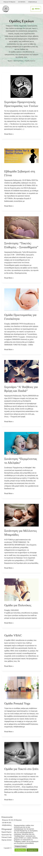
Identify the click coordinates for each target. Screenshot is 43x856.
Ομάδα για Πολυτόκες (17, 605)
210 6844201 (21, 2)
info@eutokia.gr (32, 2)
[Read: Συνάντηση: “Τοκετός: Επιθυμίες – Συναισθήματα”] (21, 227)
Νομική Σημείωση (7, 832)
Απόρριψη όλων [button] (32, 850)
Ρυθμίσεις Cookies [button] (20, 846)
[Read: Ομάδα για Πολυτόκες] (21, 589)
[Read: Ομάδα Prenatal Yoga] (21, 687)
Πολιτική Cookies (7, 837)
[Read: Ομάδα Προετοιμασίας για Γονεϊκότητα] (21, 299)
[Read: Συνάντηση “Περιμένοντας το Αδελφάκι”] (21, 443)
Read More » (9, 134)
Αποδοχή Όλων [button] (20, 850)
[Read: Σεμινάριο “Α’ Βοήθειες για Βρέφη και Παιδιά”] (21, 371)
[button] (28, 9)
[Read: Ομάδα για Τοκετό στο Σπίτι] (21, 753)
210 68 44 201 (6, 822)
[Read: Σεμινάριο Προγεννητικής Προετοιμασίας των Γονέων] (21, 86)
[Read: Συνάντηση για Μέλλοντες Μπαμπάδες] (21, 515)
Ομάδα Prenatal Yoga (17, 703)
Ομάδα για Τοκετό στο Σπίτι (21, 769)
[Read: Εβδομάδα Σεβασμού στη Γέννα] (21, 156)
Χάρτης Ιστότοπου (8, 840)
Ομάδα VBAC (13, 635)
